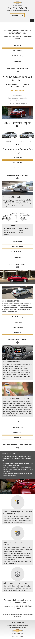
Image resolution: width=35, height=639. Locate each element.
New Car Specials (17, 241)
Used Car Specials (17, 246)
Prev (3, 136)
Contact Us (17, 61)
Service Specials (17, 432)
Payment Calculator (17, 327)
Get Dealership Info (17, 15)
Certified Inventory (17, 56)
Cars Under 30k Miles (17, 252)
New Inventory (17, 45)
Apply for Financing (17, 317)
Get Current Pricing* (17, 90)
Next (32, 136)
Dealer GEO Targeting (17, 636)
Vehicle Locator (17, 162)
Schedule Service (17, 422)
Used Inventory (17, 50)
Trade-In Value (17, 322)
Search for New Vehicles (11, 37)
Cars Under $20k (17, 157)
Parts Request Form (17, 427)
